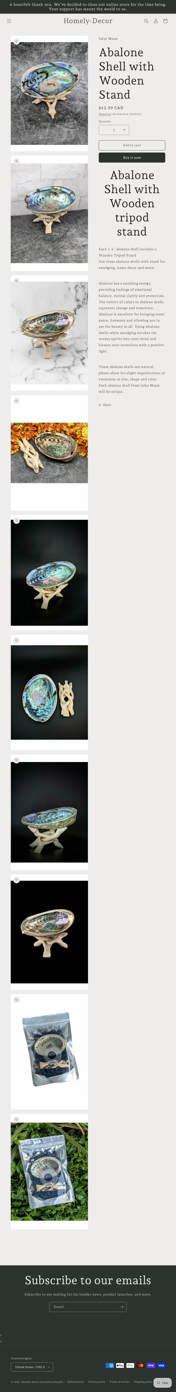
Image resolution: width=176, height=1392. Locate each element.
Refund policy (76, 1381)
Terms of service (119, 1381)
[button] (9, 21)
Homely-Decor (30, 1382)
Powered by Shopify (51, 1382)
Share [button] (107, 404)
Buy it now (132, 158)
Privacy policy (96, 1381)
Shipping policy (143, 1381)
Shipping (105, 114)
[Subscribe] (121, 1307)
